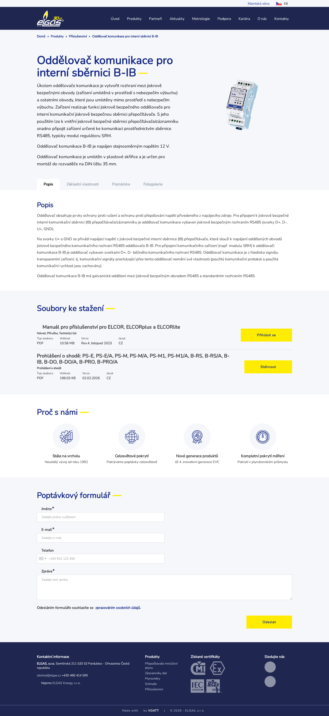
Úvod (115, 18)
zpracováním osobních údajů (117, 607)
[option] (48, 184)
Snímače (151, 684)
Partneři (155, 18)
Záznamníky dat (156, 673)
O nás (262, 18)
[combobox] (42, 558)
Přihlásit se (266, 335)
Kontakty (281, 18)
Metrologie (201, 18)
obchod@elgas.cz (49, 675)
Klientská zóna (258, 3)
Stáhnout (268, 367)
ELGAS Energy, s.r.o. (66, 683)
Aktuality (177, 18)
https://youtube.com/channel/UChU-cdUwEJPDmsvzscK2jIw (270, 681)
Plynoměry (152, 678)
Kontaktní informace (53, 656)
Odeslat (269, 622)
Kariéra (244, 18)
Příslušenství (78, 36)
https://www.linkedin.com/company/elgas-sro (270, 667)
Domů (41, 36)
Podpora (224, 18)
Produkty (134, 18)
